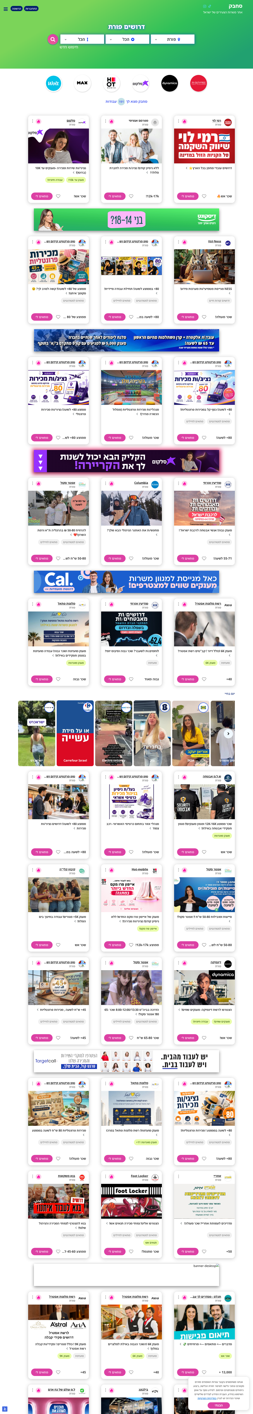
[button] (53, 39)
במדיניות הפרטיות (207, 1398)
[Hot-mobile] (155, 871)
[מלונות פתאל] (82, 605)
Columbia (141, 483)
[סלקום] (82, 122)
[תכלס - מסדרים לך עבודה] (228, 1298)
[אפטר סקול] (82, 484)
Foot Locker (139, 1176)
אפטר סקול (67, 483)
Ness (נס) (214, 241)
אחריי (217, 1176)
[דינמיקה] (228, 964)
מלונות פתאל (66, 603)
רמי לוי (216, 121)
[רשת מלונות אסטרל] (228, 605)
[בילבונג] (155, 1391)
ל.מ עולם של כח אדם (61, 1389)
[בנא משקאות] (82, 1177)
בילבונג (143, 1389)
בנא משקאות (66, 1176)
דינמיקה (216, 962)
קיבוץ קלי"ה (67, 869)
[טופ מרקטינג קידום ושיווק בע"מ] (155, 243)
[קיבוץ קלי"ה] (82, 871)
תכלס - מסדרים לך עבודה (204, 1297)
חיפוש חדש (69, 47)
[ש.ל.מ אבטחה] (228, 778)
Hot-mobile (140, 869)
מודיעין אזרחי (212, 483)
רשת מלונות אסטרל (208, 603)
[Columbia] (155, 484)
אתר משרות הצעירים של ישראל (222, 12)
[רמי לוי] (228, 122)
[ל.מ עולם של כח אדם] (82, 1391)
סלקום (71, 121)
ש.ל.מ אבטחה (212, 776)
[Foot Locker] (155, 1177)
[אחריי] (228, 1177)
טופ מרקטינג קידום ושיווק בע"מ (127, 241)
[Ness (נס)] (228, 243)
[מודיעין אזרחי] (228, 484)
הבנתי (219, 1405)
